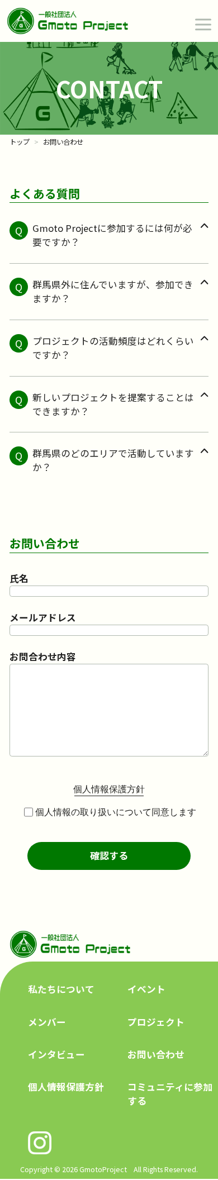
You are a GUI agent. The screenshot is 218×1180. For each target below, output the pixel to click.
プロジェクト (155, 1022)
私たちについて (61, 989)
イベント (146, 989)
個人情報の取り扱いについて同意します (115, 812)
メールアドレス (43, 617)
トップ (20, 142)
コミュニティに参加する (169, 1093)
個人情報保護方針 (66, 1086)
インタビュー (56, 1054)
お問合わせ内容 (43, 656)
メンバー (47, 1022)
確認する (109, 855)
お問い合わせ (155, 1054)
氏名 (19, 578)
